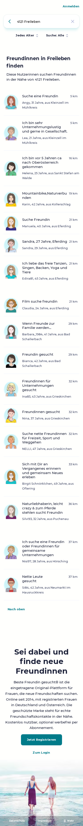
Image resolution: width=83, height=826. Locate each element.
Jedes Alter (25, 35)
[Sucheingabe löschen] (72, 21)
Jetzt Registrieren (41, 739)
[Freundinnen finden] (10, 21)
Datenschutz (17, 820)
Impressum (44, 820)
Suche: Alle (55, 35)
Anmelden (71, 6)
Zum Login (41, 752)
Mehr (70, 820)
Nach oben (16, 609)
